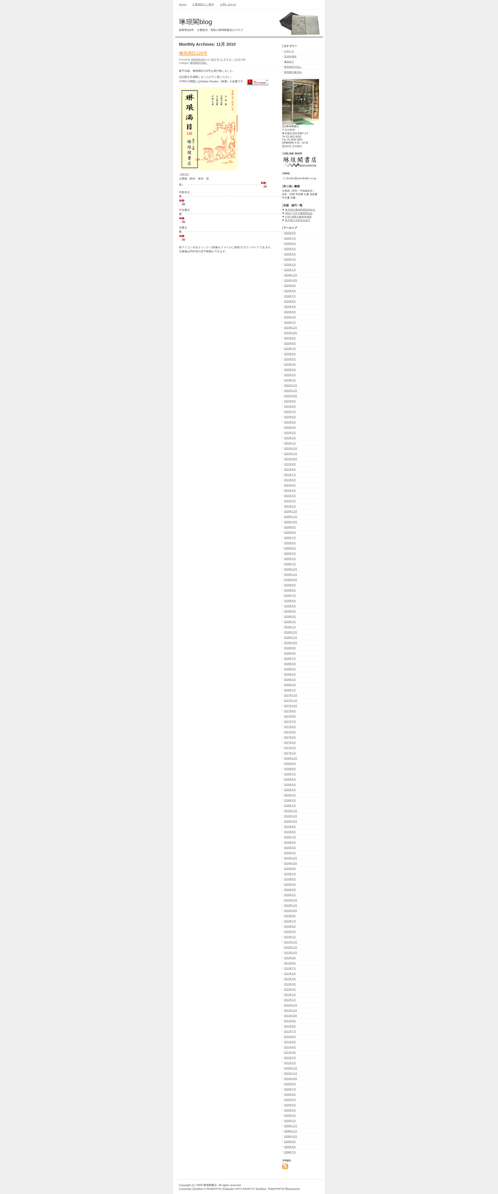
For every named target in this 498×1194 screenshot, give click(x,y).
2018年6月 (290, 663)
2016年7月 (290, 774)
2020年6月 (290, 543)
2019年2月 (290, 621)
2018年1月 (290, 690)
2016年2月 (290, 800)
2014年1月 (290, 894)
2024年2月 (290, 317)
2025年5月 (290, 248)
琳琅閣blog (195, 21)
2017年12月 (290, 695)
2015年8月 (290, 831)
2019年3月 (290, 616)
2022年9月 (290, 401)
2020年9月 (290, 527)
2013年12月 (290, 900)
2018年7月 (290, 658)
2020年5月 (290, 548)
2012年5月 (290, 978)
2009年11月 (290, 1131)
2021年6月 (290, 480)
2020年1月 (290, 564)
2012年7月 (290, 968)
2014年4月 (290, 889)
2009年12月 (290, 1126)
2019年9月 (290, 585)
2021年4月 (290, 490)
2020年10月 (290, 522)
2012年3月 (290, 989)
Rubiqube (228, 1188)
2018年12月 (290, 632)
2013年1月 (290, 936)
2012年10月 (290, 952)
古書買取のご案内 (203, 4)
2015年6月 (290, 842)
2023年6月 (290, 353)
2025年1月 (290, 269)
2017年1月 (290, 753)
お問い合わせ (228, 4)
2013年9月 (290, 915)
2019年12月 (290, 569)
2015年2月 (290, 852)
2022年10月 (290, 395)
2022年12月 (290, 385)
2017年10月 (290, 705)
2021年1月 (290, 506)
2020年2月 (290, 558)
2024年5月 (290, 306)
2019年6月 (290, 600)
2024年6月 (290, 301)
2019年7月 (290, 595)
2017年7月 (290, 721)
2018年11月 (290, 637)
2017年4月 (290, 737)
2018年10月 (290, 642)
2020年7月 (290, 537)
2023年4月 (290, 364)
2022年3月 (290, 432)
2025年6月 (290, 243)
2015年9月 (290, 826)
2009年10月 (290, 1136)
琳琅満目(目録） (199, 63)
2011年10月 (290, 1015)
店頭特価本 (290, 56)
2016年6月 (290, 779)
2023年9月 (290, 338)
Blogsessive (292, 1188)
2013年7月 (290, 921)
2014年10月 (290, 863)
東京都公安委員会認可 (297, 220)
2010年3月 (290, 1110)
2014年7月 (290, 873)
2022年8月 (290, 406)
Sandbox (260, 1188)
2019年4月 (290, 611)
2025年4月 (290, 254)
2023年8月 (290, 343)
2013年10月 (290, 910)
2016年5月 (290, 784)
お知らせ (289, 51)
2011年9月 (290, 1021)
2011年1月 (290, 1063)
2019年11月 (290, 574)
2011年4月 (290, 1047)
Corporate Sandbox (191, 1188)
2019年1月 (290, 627)
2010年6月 (290, 1094)
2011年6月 (290, 1036)
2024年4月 (290, 311)
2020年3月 (290, 553)
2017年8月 (290, 716)
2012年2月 (290, 994)
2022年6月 (290, 417)
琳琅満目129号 (193, 53)
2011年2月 (290, 1057)
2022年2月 (290, 438)
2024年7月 (290, 296)
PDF (181, 76)
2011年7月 (290, 1031)
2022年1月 (290, 443)
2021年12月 (290, 448)
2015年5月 (290, 847)
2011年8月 (290, 1026)
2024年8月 (290, 290)
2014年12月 (290, 858)
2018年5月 (290, 669)
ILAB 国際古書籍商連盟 (298, 216)
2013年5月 (290, 926)
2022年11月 (290, 390)
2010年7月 (290, 1089)
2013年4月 (290, 931)
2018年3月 (290, 679)
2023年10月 (290, 332)
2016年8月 (290, 768)
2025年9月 (290, 233)
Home (182, 4)
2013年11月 (290, 905)
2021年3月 (290, 495)
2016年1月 (290, 805)
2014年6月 (290, 879)
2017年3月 (290, 742)
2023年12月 (290, 327)
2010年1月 (290, 1120)
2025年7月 (290, 238)
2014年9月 (290, 868)
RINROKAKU (198, 59)
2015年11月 (290, 816)
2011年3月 (290, 1052)
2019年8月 (290, 590)
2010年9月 (290, 1084)
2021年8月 (290, 469)
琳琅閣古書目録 (293, 72)
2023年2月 (290, 374)
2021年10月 (290, 459)
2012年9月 (290, 957)
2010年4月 (290, 1105)
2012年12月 (290, 942)
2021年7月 (290, 474)
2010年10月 (290, 1078)
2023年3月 (290, 369)
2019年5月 (290, 606)
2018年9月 (290, 648)
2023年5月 (290, 359)
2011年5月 (290, 1042)
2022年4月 (290, 427)
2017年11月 (290, 700)
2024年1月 (290, 322)
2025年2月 (290, 264)
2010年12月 (290, 1068)
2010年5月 (290, 1099)
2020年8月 (290, 532)
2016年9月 (290, 763)
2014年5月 (290, 884)
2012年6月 (290, 973)
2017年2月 (290, 747)
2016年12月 (290, 758)
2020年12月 (290, 511)
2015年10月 (290, 821)
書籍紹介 (289, 61)
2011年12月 (290, 1005)
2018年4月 (290, 674)
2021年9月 (290, 464)
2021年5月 (290, 485)
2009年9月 (290, 1141)
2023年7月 (290, 348)
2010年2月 (290, 1115)
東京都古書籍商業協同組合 (300, 209)
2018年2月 (290, 684)
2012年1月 (290, 1000)
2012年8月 (290, 963)
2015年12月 (290, 810)
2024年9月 (290, 285)
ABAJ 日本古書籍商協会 (299, 213)
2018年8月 (290, 653)
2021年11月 (290, 453)
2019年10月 (290, 579)
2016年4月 (290, 789)
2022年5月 (290, 422)
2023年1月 (290, 380)
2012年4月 (290, 984)
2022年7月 (290, 411)
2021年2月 (290, 501)
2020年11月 (290, 516)
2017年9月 (290, 711)
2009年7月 (290, 1152)
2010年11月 (290, 1073)
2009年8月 (290, 1147)
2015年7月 (290, 837)
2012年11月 (290, 947)
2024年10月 (290, 280)
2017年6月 (290, 726)
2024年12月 (290, 275)
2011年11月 (290, 1010)
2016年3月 (290, 795)
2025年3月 (290, 259)
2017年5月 (290, 732)
